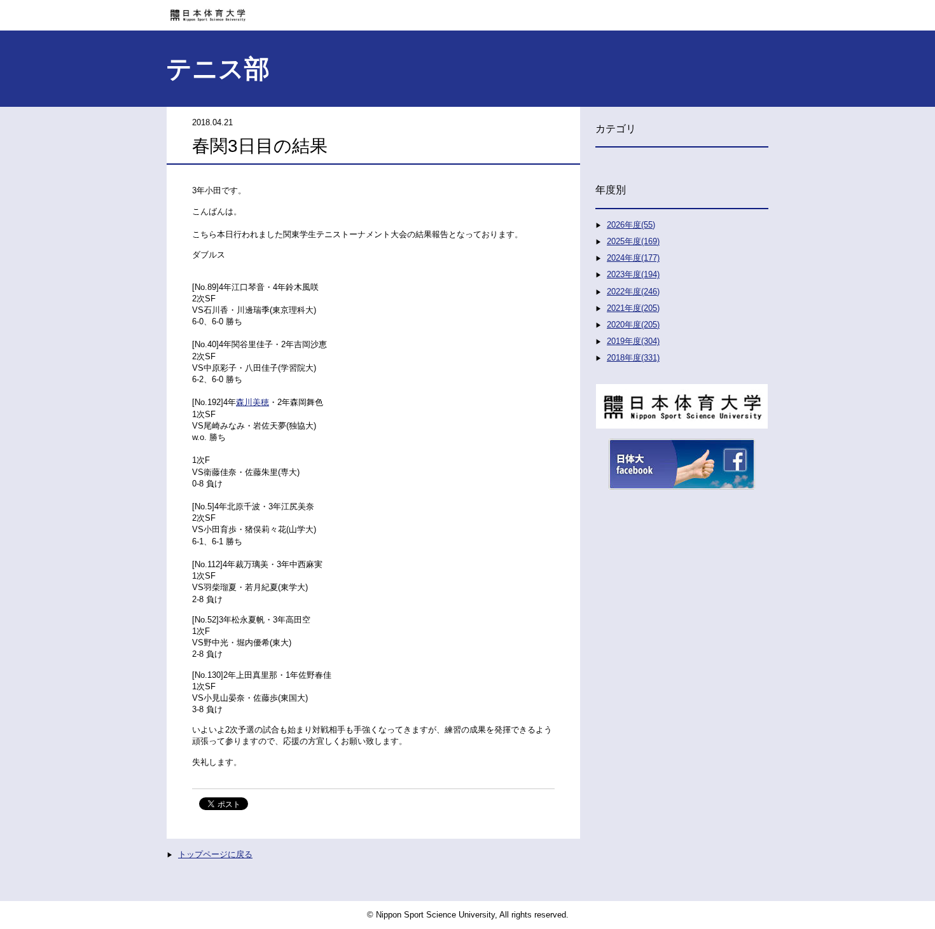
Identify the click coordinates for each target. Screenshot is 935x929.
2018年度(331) (633, 357)
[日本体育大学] (467, 11)
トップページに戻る (215, 854)
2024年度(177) (633, 258)
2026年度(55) (631, 225)
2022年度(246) (633, 291)
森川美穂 (252, 402)
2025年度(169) (633, 241)
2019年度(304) (633, 341)
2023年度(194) (633, 274)
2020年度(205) (633, 324)
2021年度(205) (633, 308)
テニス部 (218, 69)
